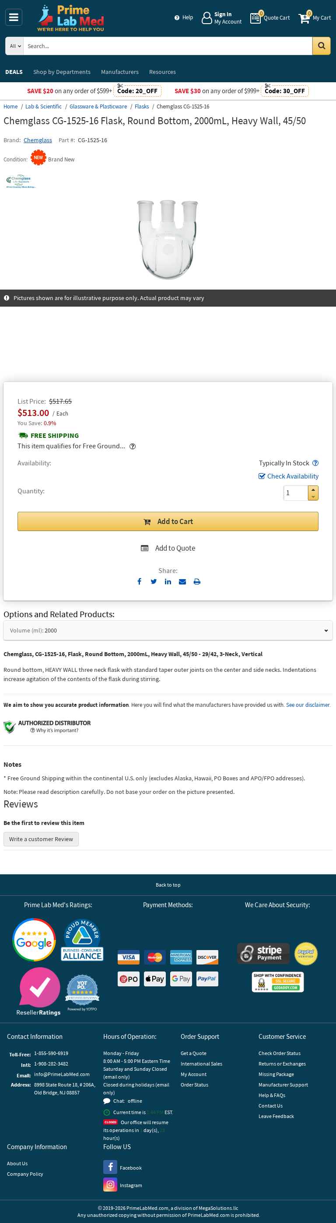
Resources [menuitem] (162, 72)
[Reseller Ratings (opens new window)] (38, 992)
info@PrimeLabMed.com (62, 1074)
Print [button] (197, 581)
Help (187, 17)
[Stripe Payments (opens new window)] (263, 954)
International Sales (201, 1063)
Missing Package (276, 1074)
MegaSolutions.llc (218, 1208)
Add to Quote (175, 548)
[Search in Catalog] (321, 46)
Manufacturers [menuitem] (120, 72)
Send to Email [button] (183, 582)
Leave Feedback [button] (276, 1116)
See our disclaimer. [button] (308, 705)
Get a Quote (193, 1053)
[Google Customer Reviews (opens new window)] (34, 941)
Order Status (194, 1084)
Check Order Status (280, 1053)
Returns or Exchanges (282, 1063)
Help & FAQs (272, 1095)
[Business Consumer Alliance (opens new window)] (82, 941)
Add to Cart (175, 521)
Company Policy (25, 1174)
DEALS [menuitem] (14, 72)
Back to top (168, 884)
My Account (193, 1074)
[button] (314, 463)
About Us (17, 1163)
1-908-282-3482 (51, 1063)
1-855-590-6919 (51, 1053)
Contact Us (271, 1105)
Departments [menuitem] (62, 72)
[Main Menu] (13, 17)
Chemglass (38, 140)
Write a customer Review (41, 839)
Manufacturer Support (283, 1084)
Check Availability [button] (292, 476)
